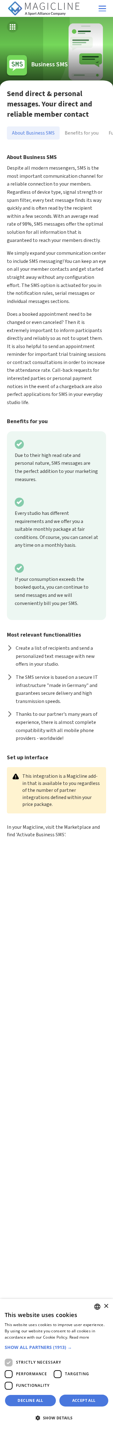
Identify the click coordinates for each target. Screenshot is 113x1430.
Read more (79, 1337)
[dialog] (56, 1364)
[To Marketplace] (12, 27)
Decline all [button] (30, 1400)
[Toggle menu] (102, 9)
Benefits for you (82, 133)
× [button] (106, 1306)
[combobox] (97, 1307)
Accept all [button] (84, 1400)
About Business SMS (33, 133)
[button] (56, 1347)
